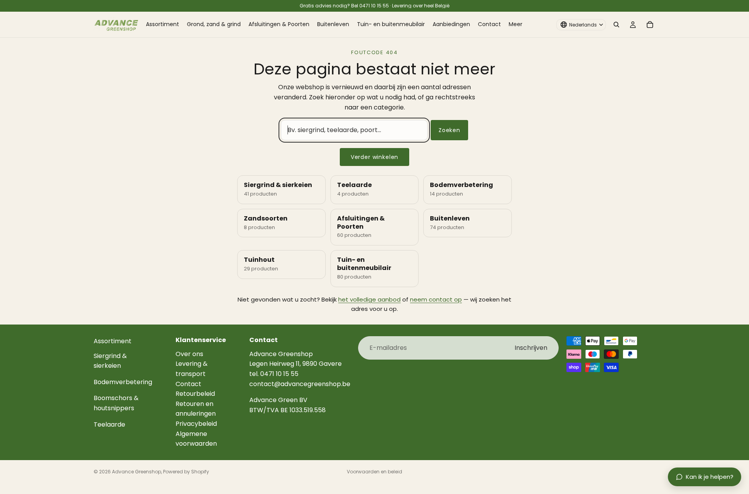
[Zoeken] (616, 24)
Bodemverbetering (123, 381)
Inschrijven (531, 347)
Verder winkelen (375, 157)
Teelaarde (109, 424)
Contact (188, 383)
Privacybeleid (196, 423)
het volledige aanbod (369, 299)
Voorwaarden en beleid (374, 471)
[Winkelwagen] (649, 24)
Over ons (189, 353)
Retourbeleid (195, 393)
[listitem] (515, 24)
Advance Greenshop (136, 471)
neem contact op (436, 299)
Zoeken (449, 130)
